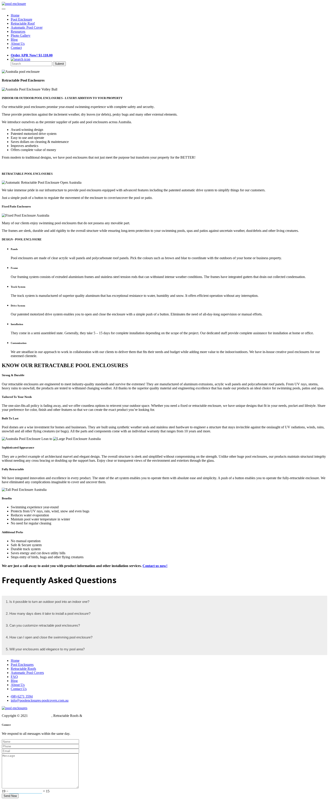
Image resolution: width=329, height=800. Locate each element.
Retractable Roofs (23, 669)
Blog (14, 39)
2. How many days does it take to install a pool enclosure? (48, 613)
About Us (18, 43)
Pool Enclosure (21, 19)
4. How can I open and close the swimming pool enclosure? (49, 637)
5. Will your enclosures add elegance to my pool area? (45, 649)
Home (15, 15)
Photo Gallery (20, 35)
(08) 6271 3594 (22, 696)
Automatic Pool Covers (27, 673)
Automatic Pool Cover (27, 27)
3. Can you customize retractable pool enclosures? (43, 625)
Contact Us (19, 689)
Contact (16, 48)
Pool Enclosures (22, 664)
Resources (18, 31)
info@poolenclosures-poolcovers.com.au (39, 700)
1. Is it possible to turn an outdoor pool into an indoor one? (47, 602)
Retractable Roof (23, 23)
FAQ (14, 677)
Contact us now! (155, 566)
